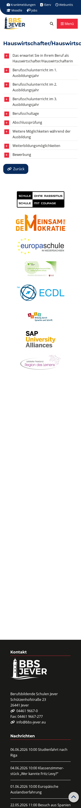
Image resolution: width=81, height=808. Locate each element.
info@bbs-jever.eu (31, 722)
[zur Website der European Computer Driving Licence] (40, 293)
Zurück (18, 169)
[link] (51, 23)
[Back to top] (73, 797)
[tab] (40, 58)
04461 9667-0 (27, 710)
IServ (47, 5)
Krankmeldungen (23, 5)
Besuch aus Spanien (54, 805)
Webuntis (65, 5)
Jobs (33, 10)
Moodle (16, 10)
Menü (69, 23)
